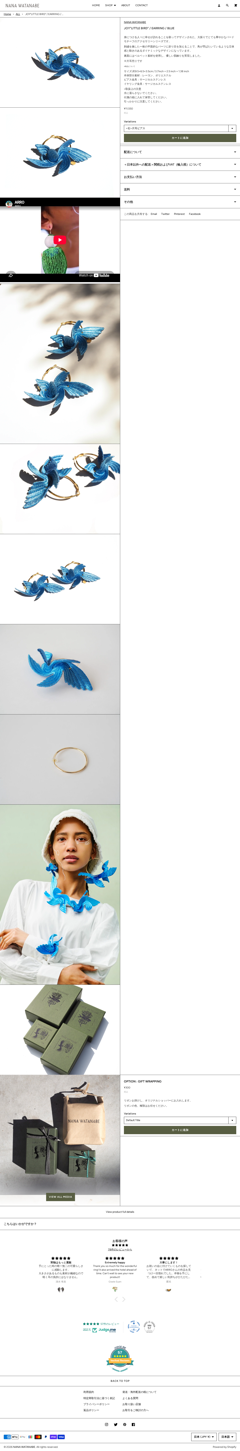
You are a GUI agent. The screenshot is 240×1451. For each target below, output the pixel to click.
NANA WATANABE (135, 22)
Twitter (165, 214)
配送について (133, 152)
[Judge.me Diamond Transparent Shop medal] (134, 1327)
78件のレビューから (120, 1249)
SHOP (108, 5)
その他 (128, 202)
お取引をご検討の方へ (135, 1410)
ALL (18, 14)
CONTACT (141, 5)
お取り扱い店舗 (131, 1404)
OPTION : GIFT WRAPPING (142, 1081)
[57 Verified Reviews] (120, 1373)
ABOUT (125, 5)
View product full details (120, 1211)
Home (7, 14)
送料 (127, 189)
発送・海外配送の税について (139, 1392)
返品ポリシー (91, 1410)
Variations (130, 121)
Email (154, 214)
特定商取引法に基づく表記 (99, 1398)
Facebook (195, 214)
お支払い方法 (133, 177)
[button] (60, 1197)
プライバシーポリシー (96, 1404)
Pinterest (179, 214)
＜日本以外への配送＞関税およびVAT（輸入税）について (162, 164)
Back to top (120, 1381)
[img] (120, 1245)
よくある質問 (130, 1398)
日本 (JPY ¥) (202, 1436)
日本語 (225, 1436)
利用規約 (88, 1392)
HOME (96, 5)
